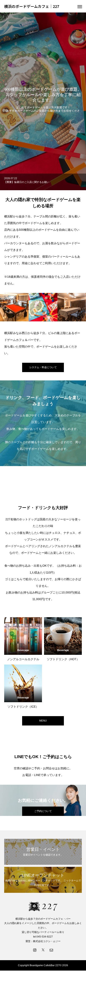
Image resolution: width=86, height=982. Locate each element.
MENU (43, 720)
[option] (43, 101)
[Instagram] (35, 950)
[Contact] (51, 950)
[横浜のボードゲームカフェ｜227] (43, 906)
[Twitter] (43, 950)
